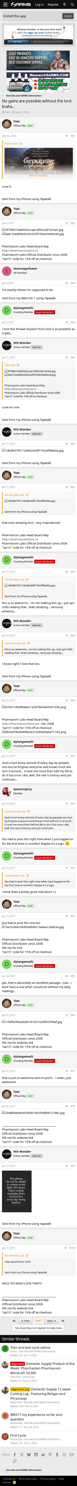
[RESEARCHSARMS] (38, 82)
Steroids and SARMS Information (37, 1351)
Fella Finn (15, 1376)
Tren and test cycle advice (30, 1347)
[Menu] (5, 5)
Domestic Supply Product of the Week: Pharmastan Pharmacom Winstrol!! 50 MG (42, 1368)
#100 (72, 1248)
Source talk (28, 1376)
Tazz (7, 112)
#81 (73, 136)
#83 (73, 283)
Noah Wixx (16, 1402)
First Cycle (18, 1435)
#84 (73, 322)
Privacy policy (48, 1478)
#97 (73, 1071)
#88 (73, 571)
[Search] (72, 4)
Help (61, 1478)
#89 (73, 635)
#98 (73, 1106)
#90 (73, 700)
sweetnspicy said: (15, 875)
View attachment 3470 (18, 1261)
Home (6, 1482)
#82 (73, 223)
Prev (27, 1321)
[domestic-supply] (38, 60)
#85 (73, 357)
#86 (73, 443)
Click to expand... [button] (39, 175)
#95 (73, 976)
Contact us (9, 1478)
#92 (73, 803)
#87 (73, 487)
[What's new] (64, 4)
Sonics (13, 1351)
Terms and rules (27, 1478)
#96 (73, 1015)
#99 (73, 1166)
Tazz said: (10, 365)
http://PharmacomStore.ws (20, 724)
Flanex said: (11, 143)
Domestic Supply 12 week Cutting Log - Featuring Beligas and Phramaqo (40, 1394)
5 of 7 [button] (38, 1321)
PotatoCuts (16, 1439)
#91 (73, 756)
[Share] (66, 136)
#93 (73, 868)
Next (50, 1321)
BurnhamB (16, 1423)
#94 (73, 916)
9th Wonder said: (14, 495)
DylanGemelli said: (15, 643)
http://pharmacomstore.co (20, 250)
